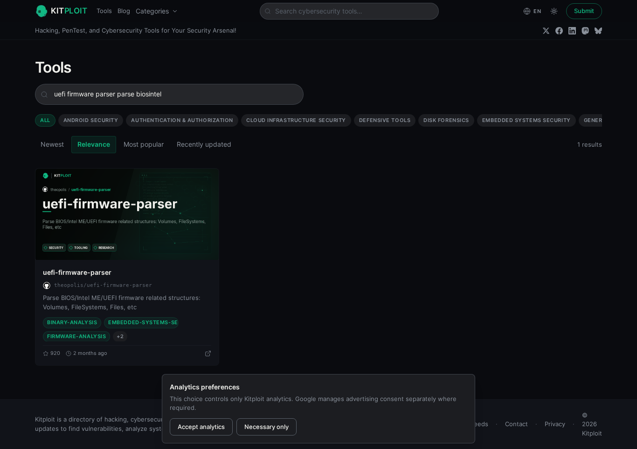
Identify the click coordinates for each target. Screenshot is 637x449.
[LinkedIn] (572, 30)
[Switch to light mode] (554, 11)
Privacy (555, 424)
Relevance (93, 144)
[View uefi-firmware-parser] (127, 214)
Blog (124, 10)
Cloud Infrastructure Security (296, 120)
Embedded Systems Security (526, 120)
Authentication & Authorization (182, 120)
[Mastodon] (585, 30)
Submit (584, 10)
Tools (104, 10)
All (45, 120)
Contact (516, 424)
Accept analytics (201, 426)
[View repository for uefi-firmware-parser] (208, 353)
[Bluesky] (598, 30)
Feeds (479, 424)
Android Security (90, 120)
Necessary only (266, 426)
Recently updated (204, 144)
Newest (52, 144)
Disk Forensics (446, 120)
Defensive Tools (384, 120)
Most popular (144, 144)
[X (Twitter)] (546, 30)
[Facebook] (559, 30)
